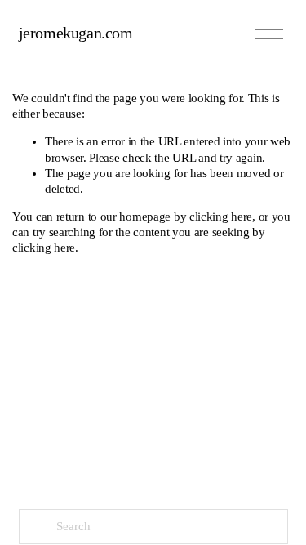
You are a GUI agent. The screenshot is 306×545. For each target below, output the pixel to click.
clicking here (220, 216)
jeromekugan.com (76, 33)
